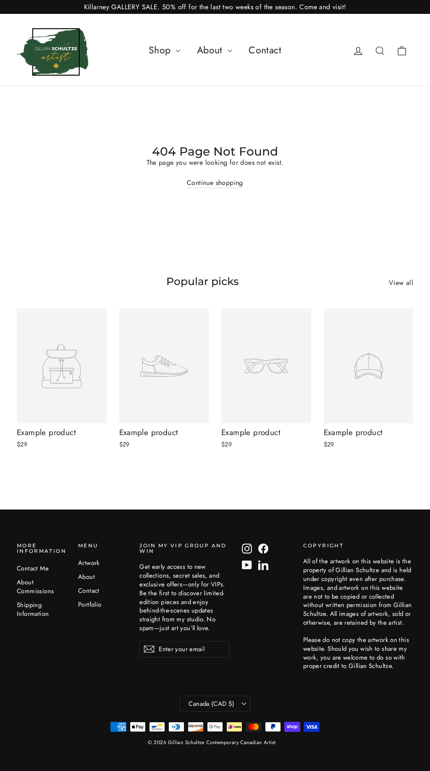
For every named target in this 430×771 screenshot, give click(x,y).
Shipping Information (33, 609)
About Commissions (35, 587)
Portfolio (90, 604)
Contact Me (33, 568)
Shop (161, 50)
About (211, 50)
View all (401, 283)
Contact (265, 50)
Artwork (89, 563)
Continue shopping (215, 182)
